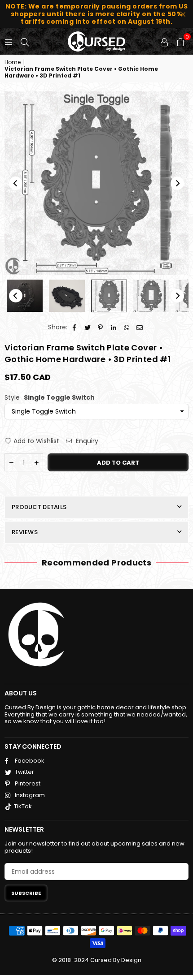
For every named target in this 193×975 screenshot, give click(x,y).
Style (49, 397)
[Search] (25, 41)
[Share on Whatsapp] (126, 327)
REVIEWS (25, 532)
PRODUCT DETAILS (39, 507)
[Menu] (8, 41)
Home (12, 62)
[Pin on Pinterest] (100, 327)
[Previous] (15, 183)
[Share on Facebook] (74, 327)
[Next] (177, 183)
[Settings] (164, 41)
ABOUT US (20, 693)
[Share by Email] (139, 327)
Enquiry (86, 441)
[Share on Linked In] (113, 327)
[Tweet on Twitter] (87, 327)
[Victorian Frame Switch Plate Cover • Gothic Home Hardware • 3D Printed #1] (25, 296)
